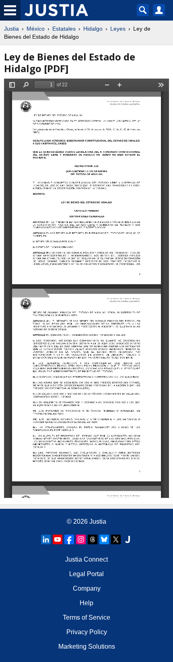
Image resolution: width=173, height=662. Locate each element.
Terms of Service (86, 617)
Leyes (118, 28)
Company (87, 588)
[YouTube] (57, 539)
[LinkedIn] (46, 539)
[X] (116, 539)
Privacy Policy (86, 632)
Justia (11, 28)
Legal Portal (86, 573)
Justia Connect (86, 559)
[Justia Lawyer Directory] (127, 539)
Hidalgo (93, 28)
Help (86, 603)
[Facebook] (69, 539)
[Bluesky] (104, 539)
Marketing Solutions (86, 646)
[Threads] (92, 539)
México (36, 28)
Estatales (64, 28)
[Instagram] (81, 539)
